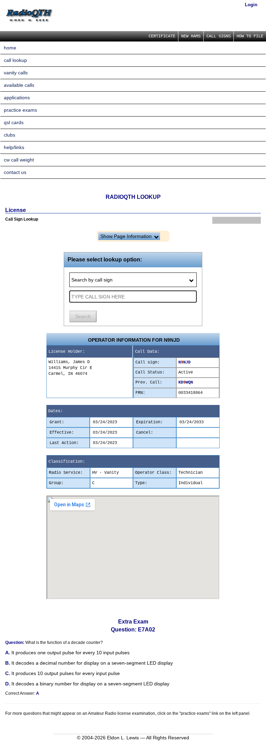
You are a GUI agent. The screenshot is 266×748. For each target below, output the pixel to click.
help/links (14, 147)
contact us (15, 172)
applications (17, 97)
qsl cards (14, 122)
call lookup (15, 60)
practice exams (20, 110)
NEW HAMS (191, 36)
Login (251, 4)
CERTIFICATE (162, 36)
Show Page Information (126, 236)
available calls (19, 85)
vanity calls (16, 72)
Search (83, 316)
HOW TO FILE (250, 36)
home (10, 47)
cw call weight (19, 160)
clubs (9, 135)
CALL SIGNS (218, 36)
